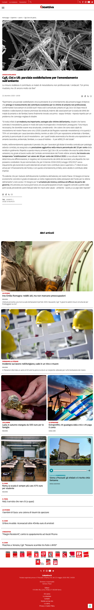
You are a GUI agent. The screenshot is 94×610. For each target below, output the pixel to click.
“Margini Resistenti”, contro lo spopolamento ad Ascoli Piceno (29, 534)
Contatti (4, 2)
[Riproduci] (51, 470)
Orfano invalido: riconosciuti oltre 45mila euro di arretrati (28, 523)
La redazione (13, 2)
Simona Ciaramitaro (55, 483)
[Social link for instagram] (86, 2)
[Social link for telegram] (92, 2)
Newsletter (23, 2)
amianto (9, 199)
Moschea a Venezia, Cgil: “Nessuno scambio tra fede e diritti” (29, 545)
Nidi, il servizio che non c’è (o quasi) (18, 501)
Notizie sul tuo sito (47, 601)
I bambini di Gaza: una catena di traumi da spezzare (25, 512)
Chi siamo (47, 594)
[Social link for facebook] (83, 2)
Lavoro (20, 17)
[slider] (70, 470)
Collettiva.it (47, 575)
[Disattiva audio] (89, 470)
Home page (5, 17)
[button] (82, 96)
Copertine (14, 17)
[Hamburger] (3, 7)
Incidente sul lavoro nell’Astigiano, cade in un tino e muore (30, 364)
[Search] (31, 2)
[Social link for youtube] (89, 2)
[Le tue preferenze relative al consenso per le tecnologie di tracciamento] (90, 606)
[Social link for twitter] (80, 2)
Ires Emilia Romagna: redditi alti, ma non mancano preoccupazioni (34, 295)
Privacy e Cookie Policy (47, 606)
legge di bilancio (8, 201)
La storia (47, 603)
